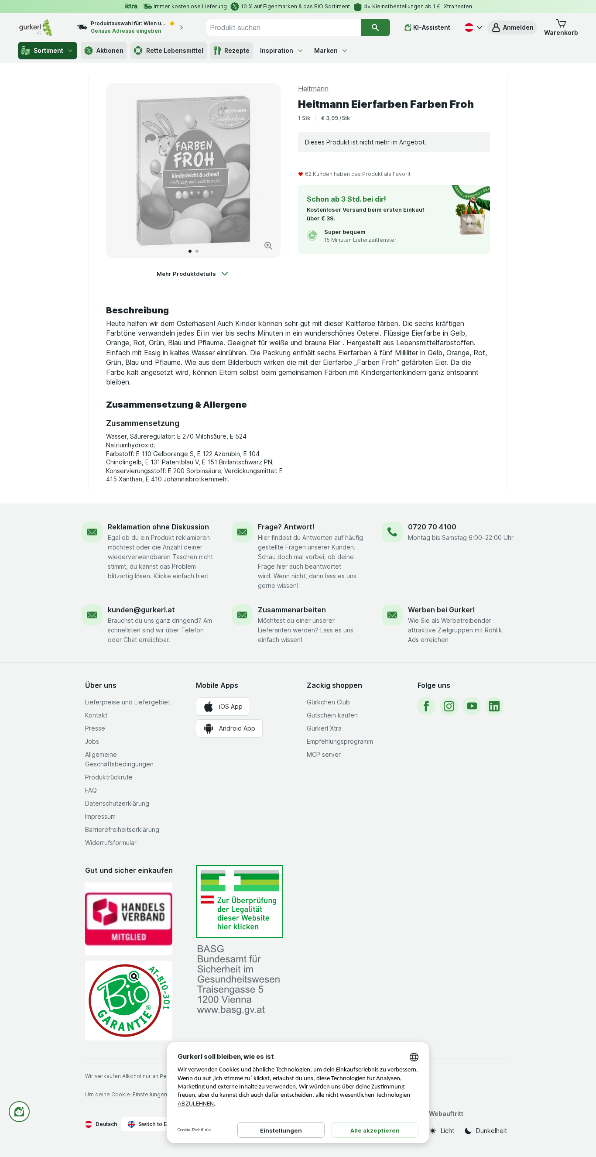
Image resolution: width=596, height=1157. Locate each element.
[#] (239, 901)
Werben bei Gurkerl (441, 609)
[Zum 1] (190, 251)
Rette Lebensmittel (174, 50)
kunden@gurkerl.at (141, 609)
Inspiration (276, 50)
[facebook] (426, 706)
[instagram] (449, 706)
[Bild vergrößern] (268, 246)
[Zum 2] (197, 251)
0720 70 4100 (432, 526)
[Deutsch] (472, 27)
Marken (326, 50)
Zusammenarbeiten (292, 609)
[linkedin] (494, 706)
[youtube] (471, 706)
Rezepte (237, 50)
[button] (512, 27)
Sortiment (48, 50)
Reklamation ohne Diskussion (158, 526)
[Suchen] (375, 27)
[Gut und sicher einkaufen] (128, 1000)
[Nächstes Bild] (265, 170)
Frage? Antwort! (286, 526)
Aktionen (109, 50)
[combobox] (283, 27)
